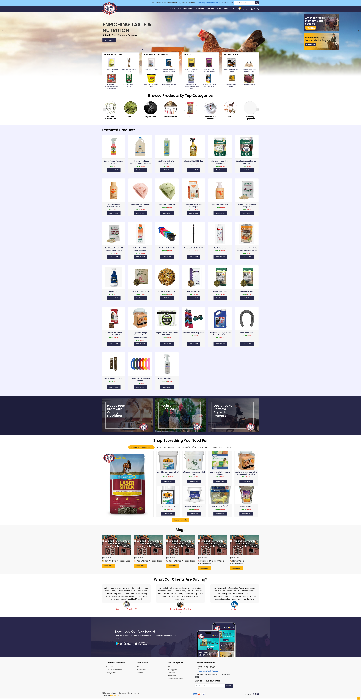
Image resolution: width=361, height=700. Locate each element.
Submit (228, 686)
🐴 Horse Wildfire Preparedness (238, 562)
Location (140, 673)
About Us (210, 9)
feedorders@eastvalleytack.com (207, 3)
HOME (172, 9)
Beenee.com (114, 695)
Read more (108, 566)
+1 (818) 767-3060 (227, 3)
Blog (219, 9)
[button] (3, 31)
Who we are (141, 667)
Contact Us (229, 9)
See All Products (180, 520)
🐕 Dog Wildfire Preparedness (148, 561)
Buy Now (172, 41)
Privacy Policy (111, 673)
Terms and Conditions (114, 670)
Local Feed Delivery (185, 9)
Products (200, 9)
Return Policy (141, 670)
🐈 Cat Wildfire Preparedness (116, 561)
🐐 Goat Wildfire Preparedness (180, 561)
